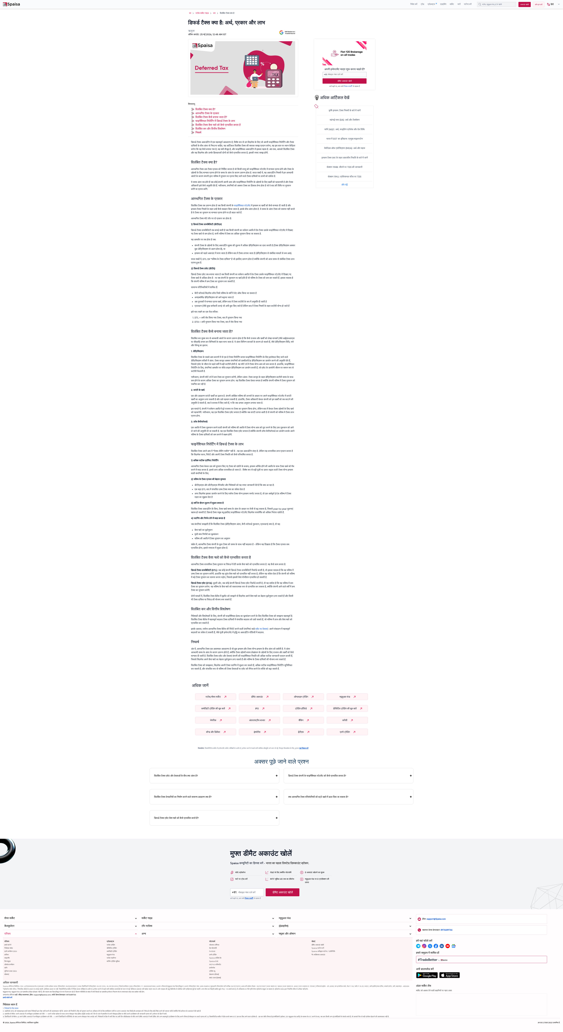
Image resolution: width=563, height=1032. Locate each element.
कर (214, 13)
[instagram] (424, 946)
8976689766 (446, 930)
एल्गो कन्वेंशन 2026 (10, 951)
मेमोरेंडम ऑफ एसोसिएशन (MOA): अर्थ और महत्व (344, 148)
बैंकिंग (301, 720)
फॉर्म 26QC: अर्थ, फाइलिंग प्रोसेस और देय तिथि (344, 129)
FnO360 (212, 951)
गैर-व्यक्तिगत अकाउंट (318, 954)
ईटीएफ (301, 731)
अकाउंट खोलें (524, 4)
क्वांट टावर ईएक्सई (215, 978)
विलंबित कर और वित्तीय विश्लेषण (210, 128)
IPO (257, 708)
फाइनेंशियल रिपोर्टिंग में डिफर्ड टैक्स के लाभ (215, 121)
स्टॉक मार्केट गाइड (202, 13)
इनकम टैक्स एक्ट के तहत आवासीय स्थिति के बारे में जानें (345, 157)
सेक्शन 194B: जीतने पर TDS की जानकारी (344, 167)
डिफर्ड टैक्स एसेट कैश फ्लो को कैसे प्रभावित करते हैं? (176, 817)
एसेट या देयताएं (261, 628)
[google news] (453, 946)
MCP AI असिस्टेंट (215, 964)
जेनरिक (213, 720)
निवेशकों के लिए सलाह (11, 1008)
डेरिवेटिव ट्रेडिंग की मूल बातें (345, 708)
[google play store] (427, 976)
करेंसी (345, 720)
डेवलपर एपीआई (214, 974)
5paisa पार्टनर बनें (318, 948)
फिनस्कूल (7, 961)
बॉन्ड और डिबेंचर (213, 731)
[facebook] (436, 946)
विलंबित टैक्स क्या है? (205, 109)
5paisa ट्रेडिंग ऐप (215, 958)
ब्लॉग (5, 968)
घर (190, 13)
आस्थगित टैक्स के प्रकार (207, 113)
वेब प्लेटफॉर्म (213, 948)
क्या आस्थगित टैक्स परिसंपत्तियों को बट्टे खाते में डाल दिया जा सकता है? (318, 796)
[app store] (449, 976)
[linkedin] (442, 946)
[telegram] (418, 946)
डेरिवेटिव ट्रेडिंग (112, 948)
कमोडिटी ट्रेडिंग (112, 951)
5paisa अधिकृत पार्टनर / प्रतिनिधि (323, 951)
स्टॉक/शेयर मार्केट (213, 696)
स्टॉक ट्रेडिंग (111, 945)
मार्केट (452, 4)
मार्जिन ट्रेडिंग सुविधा (113, 961)
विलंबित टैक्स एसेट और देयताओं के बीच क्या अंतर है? (176, 775)
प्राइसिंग (443, 4)
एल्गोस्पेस (212, 968)
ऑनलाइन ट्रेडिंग (301, 696)
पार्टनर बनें (468, 4)
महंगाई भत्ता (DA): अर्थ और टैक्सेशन (344, 119)
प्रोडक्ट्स (431, 4)
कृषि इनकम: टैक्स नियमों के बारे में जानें (345, 110)
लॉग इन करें (538, 4)
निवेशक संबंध (8, 948)
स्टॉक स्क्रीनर (111, 958)
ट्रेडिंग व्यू (212, 971)
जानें (459, 4)
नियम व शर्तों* (348, 86)
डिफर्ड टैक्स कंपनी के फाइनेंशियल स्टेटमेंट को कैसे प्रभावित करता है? (317, 775)
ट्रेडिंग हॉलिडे (301, 708)
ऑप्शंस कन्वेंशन (9, 964)
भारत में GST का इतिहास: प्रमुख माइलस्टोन (344, 138)
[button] (552, 4)
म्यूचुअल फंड (345, 696)
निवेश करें (413, 4)
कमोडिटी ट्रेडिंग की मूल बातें (213, 708)
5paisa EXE (213, 961)
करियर (6, 954)
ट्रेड (422, 4)
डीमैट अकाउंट (257, 696)
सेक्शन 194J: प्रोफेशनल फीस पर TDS (344, 176)
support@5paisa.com (436, 919)
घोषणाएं (6, 974)
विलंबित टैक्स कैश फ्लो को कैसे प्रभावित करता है (218, 124)
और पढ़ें (344, 184)
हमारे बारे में (7, 945)
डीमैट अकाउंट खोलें (345, 81)
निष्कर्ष (198, 132)
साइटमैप (7, 958)
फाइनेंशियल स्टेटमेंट (242, 205)
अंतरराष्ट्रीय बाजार (257, 720)
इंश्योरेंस (257, 731)
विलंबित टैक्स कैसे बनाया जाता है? (211, 117)
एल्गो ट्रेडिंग (345, 731)
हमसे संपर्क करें (7, 997)
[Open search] (480, 4)
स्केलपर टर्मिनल (214, 945)
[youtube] (447, 946)
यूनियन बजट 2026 (10, 971)
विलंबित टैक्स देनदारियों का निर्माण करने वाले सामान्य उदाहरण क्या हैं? (183, 796)
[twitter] (430, 946)
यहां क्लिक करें (303, 748)
